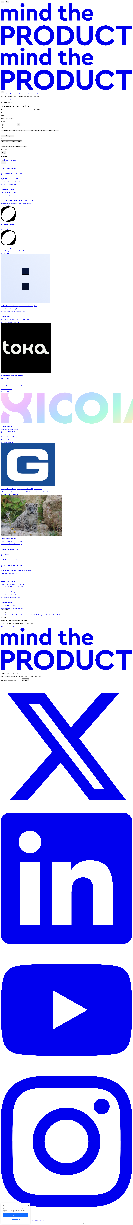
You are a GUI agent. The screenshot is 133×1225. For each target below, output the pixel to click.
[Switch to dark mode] (7, 2)
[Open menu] (2, 2)
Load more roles (4, 609)
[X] (66, 812)
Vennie (39, 93)
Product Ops (36, 130)
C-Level (24, 146)
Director (17, 146)
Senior (9, 146)
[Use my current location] (18, 124)
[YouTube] (66, 1075)
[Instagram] (66, 1206)
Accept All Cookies (15, 1215)
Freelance (19, 141)
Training (27, 93)
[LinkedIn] (66, 943)
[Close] (28, 1205)
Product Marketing (24, 130)
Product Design (15, 130)
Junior (2, 146)
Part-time (8, 141)
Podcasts (13, 93)
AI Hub (7, 93)
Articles (3, 93)
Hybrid (7, 135)
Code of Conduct (31, 1220)
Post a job (8, 99)
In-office (12, 135)
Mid (6, 146)
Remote (3, 135)
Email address (4, 680)
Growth (31, 130)
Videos (18, 93)
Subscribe (24, 680)
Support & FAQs (40, 1220)
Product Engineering (53, 130)
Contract (13, 141)
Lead (13, 146)
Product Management (6, 130)
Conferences (33, 93)
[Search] (5, 2)
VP (21, 146)
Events (22, 93)
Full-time (3, 141)
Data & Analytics (44, 130)
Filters (4, 163)
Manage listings (15, 99)
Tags (4, 153)
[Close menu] (2, 92)
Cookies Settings (16, 1219)
